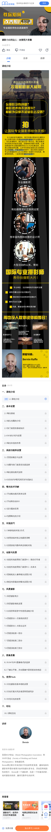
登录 (44, 3)
